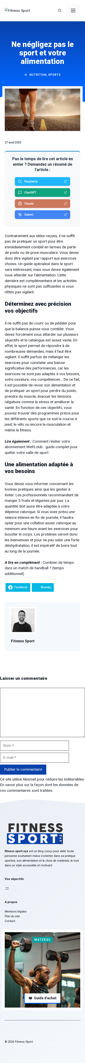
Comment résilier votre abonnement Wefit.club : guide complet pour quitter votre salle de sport (41, 447)
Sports (54, 74)
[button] (59, 11)
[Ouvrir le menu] (7, 888)
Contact (10, 921)
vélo (20, 424)
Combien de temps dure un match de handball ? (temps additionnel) (39, 568)
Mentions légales (16, 911)
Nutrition (37, 74)
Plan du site (12, 916)
